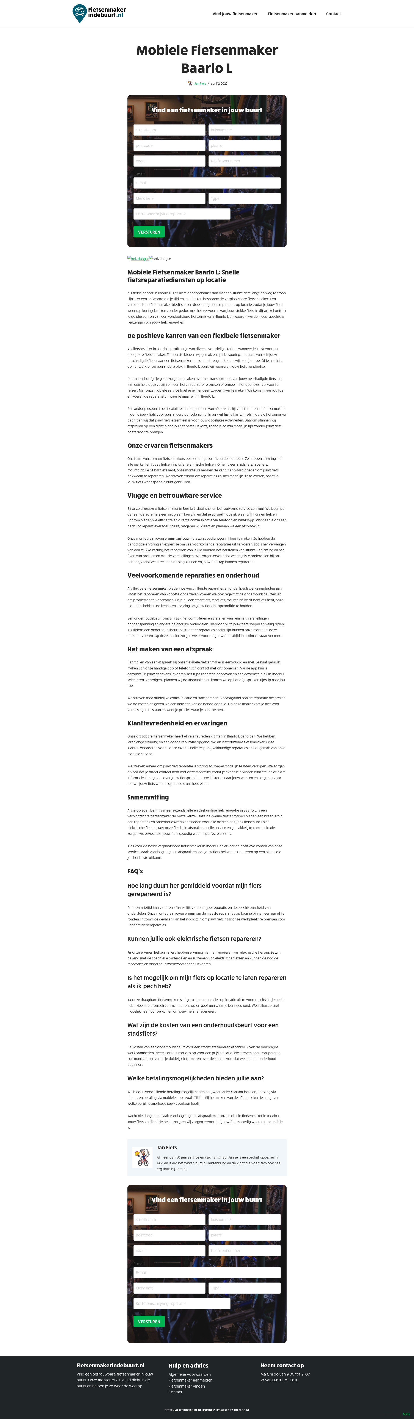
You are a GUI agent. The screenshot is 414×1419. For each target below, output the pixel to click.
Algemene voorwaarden (190, 1374)
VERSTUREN (149, 231)
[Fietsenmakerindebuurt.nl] (99, 13)
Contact (333, 13)
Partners (209, 1410)
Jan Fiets (200, 83)
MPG (406, 1414)
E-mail (139, 173)
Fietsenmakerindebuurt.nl (183, 1410)
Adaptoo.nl (241, 1410)
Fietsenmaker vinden (187, 1385)
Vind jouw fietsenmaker (235, 13)
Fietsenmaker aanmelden (292, 13)
